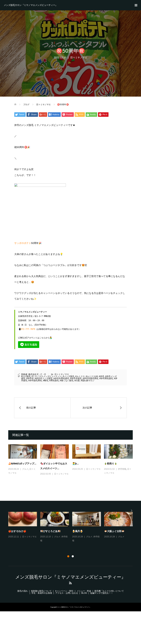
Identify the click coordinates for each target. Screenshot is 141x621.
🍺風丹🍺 (77, 531)
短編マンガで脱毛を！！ (101, 593)
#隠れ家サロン (87, 380)
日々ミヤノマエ (78, 57)
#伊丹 (101, 376)
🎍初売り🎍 (110, 463)
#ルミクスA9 (92, 376)
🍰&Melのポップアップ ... (22, 463)
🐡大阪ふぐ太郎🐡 (114, 531)
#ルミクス (80, 376)
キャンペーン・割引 (64, 591)
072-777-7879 (28, 329)
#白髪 (77, 380)
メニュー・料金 (84, 591)
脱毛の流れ (22, 591)
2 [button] (73, 556)
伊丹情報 (122, 469)
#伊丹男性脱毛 (106, 378)
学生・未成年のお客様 (41, 593)
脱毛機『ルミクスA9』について (109, 591)
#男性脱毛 (54, 380)
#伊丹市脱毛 (76, 378)
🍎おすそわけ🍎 (17, 531)
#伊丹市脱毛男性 (90, 378)
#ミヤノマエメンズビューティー (47, 376)
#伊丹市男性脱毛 (61, 378)
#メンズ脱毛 (68, 376)
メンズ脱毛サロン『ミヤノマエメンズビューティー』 (30, 5)
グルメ (25, 469)
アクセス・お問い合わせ (66, 593)
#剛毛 (45, 380)
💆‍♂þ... (75, 463)
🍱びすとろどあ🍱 (50, 531)
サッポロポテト (22, 243)
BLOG (84, 593)
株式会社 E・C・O (37, 374)
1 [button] (68, 556)
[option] (72, 527)
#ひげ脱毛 (26, 376)
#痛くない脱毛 (66, 380)
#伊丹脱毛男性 (35, 380)
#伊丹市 (30, 378)
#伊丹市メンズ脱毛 (43, 378)
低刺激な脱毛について (41, 591)
